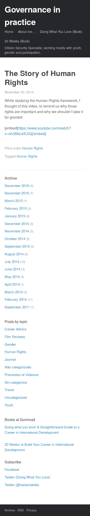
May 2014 (12, 276)
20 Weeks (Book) (17, 41)
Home (9, 31)
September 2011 (17, 306)
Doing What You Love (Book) (61, 31)
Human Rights (32, 148)
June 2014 (12, 268)
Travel (9, 389)
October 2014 (15, 238)
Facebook (12, 469)
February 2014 (16, 299)
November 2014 (17, 230)
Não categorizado (18, 366)
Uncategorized (16, 397)
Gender (10, 344)
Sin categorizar (16, 382)
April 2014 (12, 284)
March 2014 (14, 291)
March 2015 (14, 200)
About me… (26, 31)
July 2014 (12, 261)
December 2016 (17, 185)
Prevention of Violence (21, 374)
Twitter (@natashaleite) (22, 484)
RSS (21, 510)
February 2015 (16, 208)
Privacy (32, 510)
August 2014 (14, 253)
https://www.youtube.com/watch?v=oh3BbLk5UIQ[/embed (38, 130)
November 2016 (17, 192)
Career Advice (15, 328)
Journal (10, 359)
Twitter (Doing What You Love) (27, 477)
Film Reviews (15, 336)
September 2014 (17, 246)
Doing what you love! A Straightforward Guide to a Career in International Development (42, 429)
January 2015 (15, 215)
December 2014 (17, 223)
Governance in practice (32, 15)
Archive (10, 510)
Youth (9, 404)
